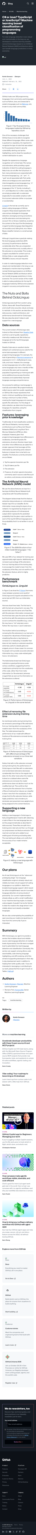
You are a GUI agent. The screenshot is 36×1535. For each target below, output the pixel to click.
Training (4, 1502)
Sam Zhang (6, 1240)
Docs (3, 1496)
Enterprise (5, 1475)
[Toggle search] (28, 4)
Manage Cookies (6, 1526)
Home (4, 11)
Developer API (22, 1469)
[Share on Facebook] (13, 89)
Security (4, 1472)
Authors (8, 978)
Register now (10, 1383)
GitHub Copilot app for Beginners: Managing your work (17, 1135)
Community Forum (8, 1499)
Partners (20, 1472)
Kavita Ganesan (7, 76)
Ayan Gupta (6, 1194)
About (20, 1496)
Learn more (9, 1345)
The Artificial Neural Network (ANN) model (16, 482)
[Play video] (18, 1120)
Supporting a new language (13, 809)
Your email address (11, 1420)
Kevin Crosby (6, 1066)
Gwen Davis (6, 1085)
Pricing (4, 1482)
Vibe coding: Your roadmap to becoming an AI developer (15, 1074)
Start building (10, 1312)
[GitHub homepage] (3, 3)
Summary (9, 930)
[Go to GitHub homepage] (6, 1460)
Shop (19, 1509)
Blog (10, 3)
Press (20, 1506)
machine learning (15, 1000)
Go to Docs (9, 1278)
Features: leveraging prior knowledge (15, 416)
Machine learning (22, 11)
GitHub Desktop (23, 1482)
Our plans (9, 870)
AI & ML (11, 11)
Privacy (21, 1524)
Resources (5, 1485)
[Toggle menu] (32, 4)
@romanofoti (19, 990)
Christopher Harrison (9, 1147)
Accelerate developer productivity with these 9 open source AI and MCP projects (16, 1043)
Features (5, 1469)
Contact (4, 1509)
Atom (20, 1475)
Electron (20, 1479)
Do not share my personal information (12, 1528)
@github (10, 971)
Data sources (10, 325)
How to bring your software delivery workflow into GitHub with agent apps (17, 1224)
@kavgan (18, 76)
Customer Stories (7, 1479)
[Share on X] (9, 89)
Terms (15, 1524)
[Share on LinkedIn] (17, 89)
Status (4, 1506)
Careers (20, 1502)
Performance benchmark (10, 580)
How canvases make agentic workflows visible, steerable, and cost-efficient (16, 1178)
